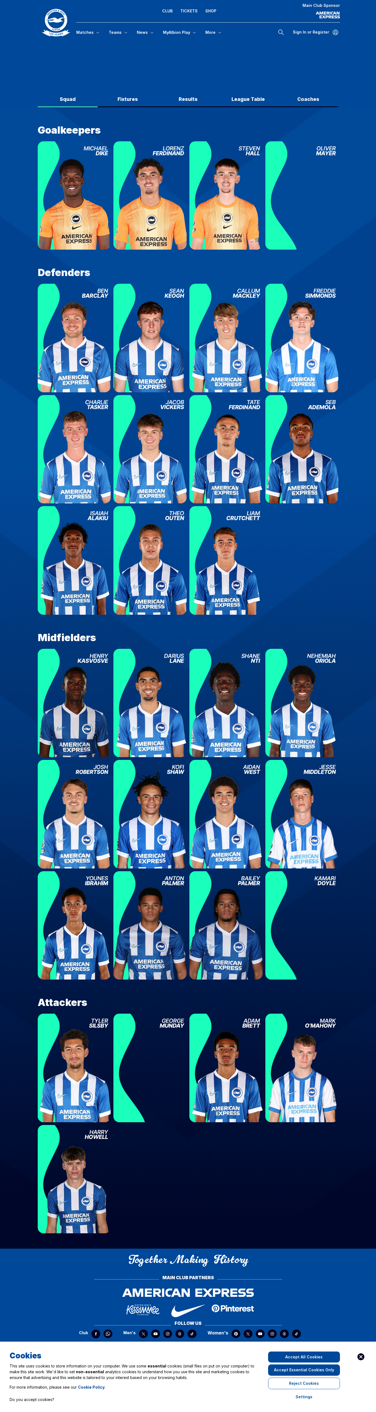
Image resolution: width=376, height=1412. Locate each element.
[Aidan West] (302, 814)
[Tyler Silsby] (150, 1068)
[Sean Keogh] (150, 338)
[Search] (281, 32)
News (142, 32)
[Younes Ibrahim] (74, 925)
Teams (115, 32)
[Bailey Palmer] (226, 925)
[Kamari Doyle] (302, 925)
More (210, 32)
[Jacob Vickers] (226, 449)
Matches (85, 32)
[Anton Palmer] (150, 925)
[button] (56, 22)
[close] (360, 1356)
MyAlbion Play (176, 32)
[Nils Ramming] (302, 195)
